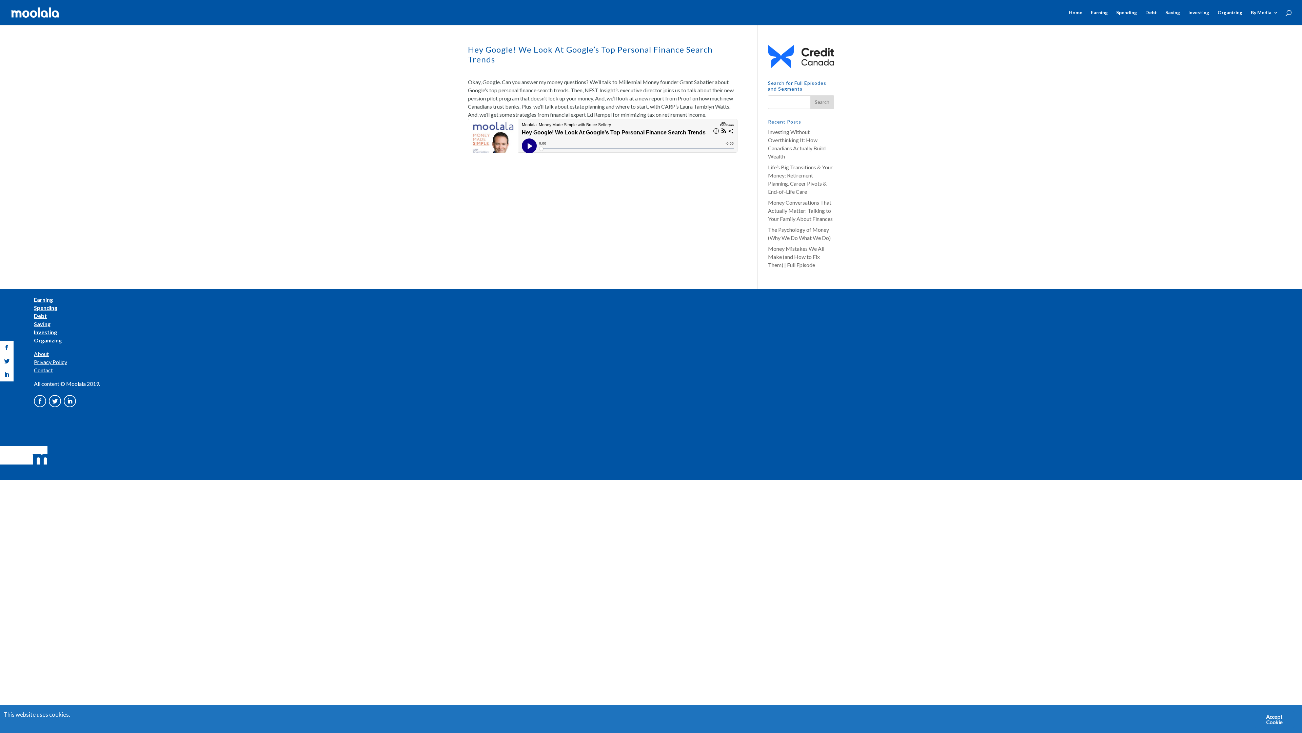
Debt (1151, 12)
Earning (1099, 12)
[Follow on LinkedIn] (70, 401)
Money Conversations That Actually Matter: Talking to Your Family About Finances (800, 210)
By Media (1261, 12)
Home (1075, 12)
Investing (1198, 12)
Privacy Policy (50, 362)
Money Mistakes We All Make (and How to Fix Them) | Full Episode (796, 256)
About (41, 354)
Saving (1172, 12)
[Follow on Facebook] (40, 401)
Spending (1126, 12)
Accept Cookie (1274, 719)
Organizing (1230, 12)
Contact (43, 370)
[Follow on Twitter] (55, 401)
